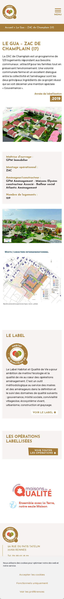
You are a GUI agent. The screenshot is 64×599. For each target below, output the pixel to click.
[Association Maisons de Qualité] (32, 490)
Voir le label (43, 412)
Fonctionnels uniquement (32, 583)
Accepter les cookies (32, 574)
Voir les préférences (32, 591)
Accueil (9, 27)
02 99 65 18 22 (20, 556)
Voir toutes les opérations (41, 451)
